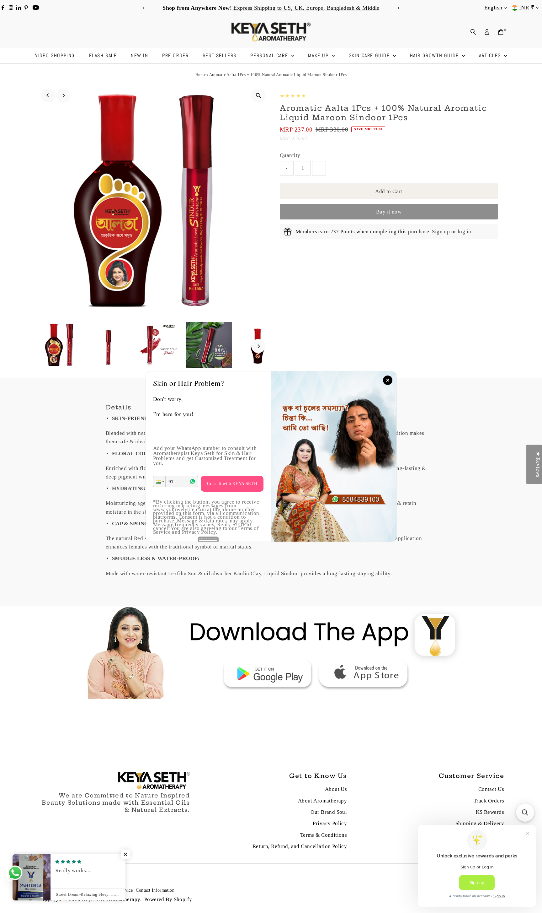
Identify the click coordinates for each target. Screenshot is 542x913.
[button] (159, 481)
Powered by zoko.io (208, 539)
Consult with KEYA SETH (232, 483)
